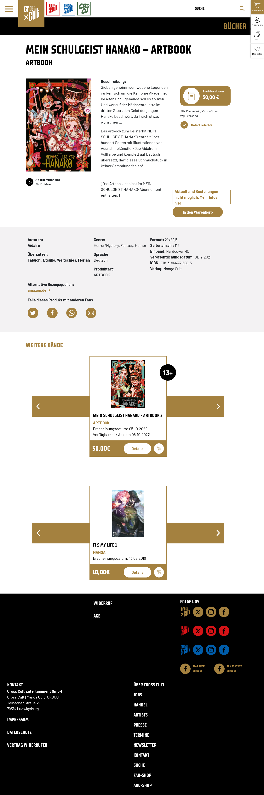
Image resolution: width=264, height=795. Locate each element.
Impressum (18, 719)
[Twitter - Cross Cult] (198, 612)
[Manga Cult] (185, 631)
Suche (139, 765)
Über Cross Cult (149, 685)
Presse (140, 725)
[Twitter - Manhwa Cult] (198, 650)
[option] (128, 406)
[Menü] (9, 8)
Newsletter (145, 745)
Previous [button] (38, 406)
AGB (97, 616)
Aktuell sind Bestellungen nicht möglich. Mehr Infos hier (196, 197)
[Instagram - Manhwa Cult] (211, 650)
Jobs (138, 695)
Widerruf (103, 603)
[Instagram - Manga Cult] (211, 631)
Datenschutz (19, 732)
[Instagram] (211, 612)
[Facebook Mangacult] (224, 631)
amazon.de (37, 290)
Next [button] (218, 406)
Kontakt (141, 755)
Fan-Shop (142, 775)
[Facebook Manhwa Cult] (224, 650)
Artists (141, 715)
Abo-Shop (143, 785)
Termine (141, 735)
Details (137, 448)
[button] (33, 313)
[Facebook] (224, 612)
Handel (140, 705)
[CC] (185, 612)
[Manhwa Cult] (185, 650)
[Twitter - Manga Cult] (198, 631)
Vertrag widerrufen (27, 745)
